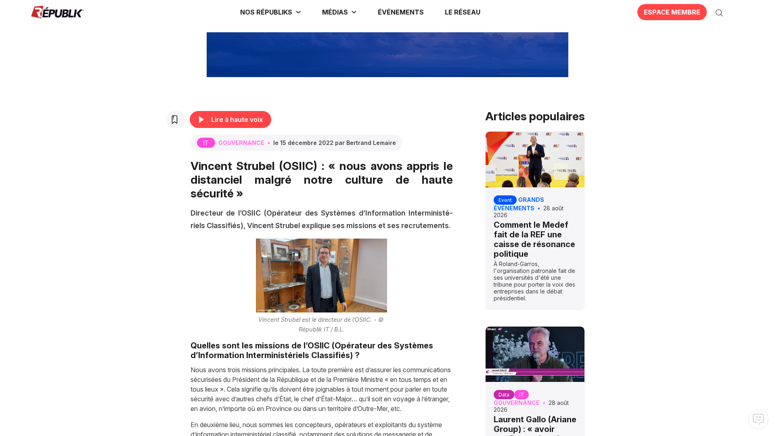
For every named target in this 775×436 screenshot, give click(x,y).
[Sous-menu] (298, 12)
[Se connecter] (737, 12)
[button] (400, 12)
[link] (271, 12)
